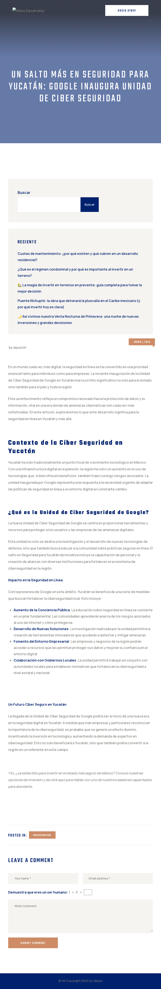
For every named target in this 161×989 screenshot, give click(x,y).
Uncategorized (42, 835)
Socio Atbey (127, 10)
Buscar (24, 192)
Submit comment (33, 943)
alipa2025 (19, 347)
